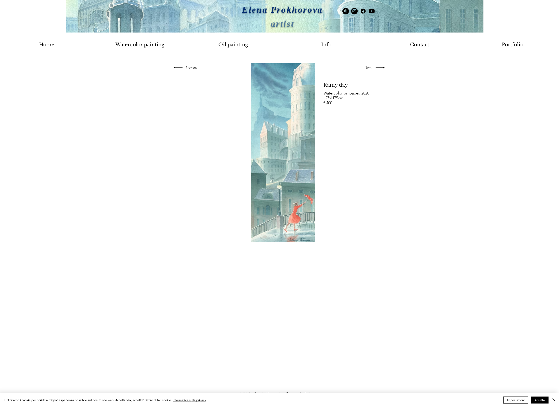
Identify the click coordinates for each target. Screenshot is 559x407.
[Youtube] (372, 11)
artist (282, 24)
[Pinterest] (345, 11)
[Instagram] (354, 11)
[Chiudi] (553, 400)
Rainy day (335, 85)
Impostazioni (515, 400)
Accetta (540, 400)
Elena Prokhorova (282, 10)
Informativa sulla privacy (189, 400)
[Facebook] (363, 11)
